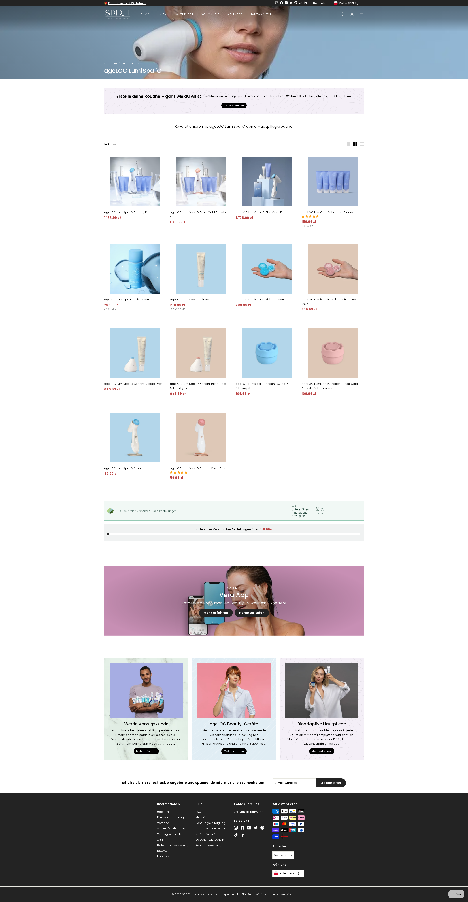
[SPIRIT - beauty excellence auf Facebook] (242, 828)
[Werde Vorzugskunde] (146, 690)
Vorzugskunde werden (211, 828)
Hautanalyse (261, 14)
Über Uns (163, 812)
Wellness (235, 14)
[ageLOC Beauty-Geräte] (234, 690)
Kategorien (129, 63)
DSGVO (162, 851)
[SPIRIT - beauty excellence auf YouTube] (249, 828)
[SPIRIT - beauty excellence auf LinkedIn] (242, 835)
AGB (160, 839)
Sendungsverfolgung (210, 823)
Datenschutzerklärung (173, 845)
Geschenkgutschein (210, 839)
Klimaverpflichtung (170, 817)
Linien (162, 14)
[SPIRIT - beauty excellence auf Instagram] (236, 828)
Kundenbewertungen (210, 845)
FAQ (198, 812)
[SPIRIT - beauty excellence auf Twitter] (256, 828)
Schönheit (210, 14)
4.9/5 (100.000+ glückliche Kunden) (134, 3)
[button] (310, 216)
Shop (145, 14)
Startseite (110, 63)
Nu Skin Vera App (208, 834)
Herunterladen (252, 613)
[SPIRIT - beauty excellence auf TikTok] (236, 835)
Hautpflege (184, 14)
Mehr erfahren (215, 613)
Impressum (165, 856)
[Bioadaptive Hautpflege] (321, 690)
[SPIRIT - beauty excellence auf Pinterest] (262, 828)
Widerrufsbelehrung (171, 828)
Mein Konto (204, 817)
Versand (163, 823)
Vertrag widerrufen (170, 834)
